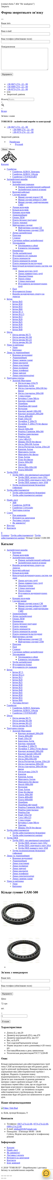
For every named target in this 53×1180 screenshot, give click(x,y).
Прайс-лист (12, 500)
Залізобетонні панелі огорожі (32, 189)
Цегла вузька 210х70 (28, 383)
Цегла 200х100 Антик (28, 444)
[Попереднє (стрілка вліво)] (2, 1178)
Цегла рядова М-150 (22, 342)
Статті (10, 513)
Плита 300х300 (25, 462)
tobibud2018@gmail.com (25, 1129)
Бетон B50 (17, 304)
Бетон (9, 299)
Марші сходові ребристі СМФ (32, 199)
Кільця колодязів (20, 210)
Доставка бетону (20, 703)
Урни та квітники (15, 345)
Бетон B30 (17, 324)
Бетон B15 (17, 317)
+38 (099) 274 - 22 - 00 (17, 86)
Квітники (17, 350)
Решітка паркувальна (28, 434)
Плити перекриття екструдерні (27, 263)
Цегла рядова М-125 (22, 340)
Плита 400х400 (25, 416)
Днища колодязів (20, 207)
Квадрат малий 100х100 (29, 411)
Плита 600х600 (25, 469)
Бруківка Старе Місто (28, 398)
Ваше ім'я (5, 23)
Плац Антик (24, 457)
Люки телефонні (20, 370)
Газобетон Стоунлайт (22, 507)
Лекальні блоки (25, 276)
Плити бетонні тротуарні (24, 220)
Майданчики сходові (22, 225)
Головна (5, 535)
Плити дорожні (19, 222)
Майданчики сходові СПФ (31, 230)
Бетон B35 (17, 327)
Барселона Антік (26, 385)
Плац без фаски (25, 459)
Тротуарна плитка (15, 378)
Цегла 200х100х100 (27, 467)
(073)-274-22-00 (40, 1124)
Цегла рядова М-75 (21, 334)
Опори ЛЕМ (18, 217)
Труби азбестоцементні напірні (27, 495)
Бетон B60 (17, 309)
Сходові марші (19, 194)
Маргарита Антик (26, 452)
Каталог (5, 164)
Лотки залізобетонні (22, 233)
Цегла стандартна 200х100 (31, 393)
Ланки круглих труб (28, 271)
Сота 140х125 (24, 439)
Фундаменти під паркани (24, 255)
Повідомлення (8, 46)
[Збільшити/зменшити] (11, 1175)
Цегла (9, 332)
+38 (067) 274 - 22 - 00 (17, 84)
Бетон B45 (17, 301)
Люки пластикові (20, 365)
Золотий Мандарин (21, 380)
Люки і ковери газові (22, 360)
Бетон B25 (17, 322)
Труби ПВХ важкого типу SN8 (33, 482)
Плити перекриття (21, 258)
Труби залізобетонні (22, 253)
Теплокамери (18, 243)
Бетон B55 (17, 306)
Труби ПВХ (12, 472)
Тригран (22, 464)
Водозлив (22, 408)
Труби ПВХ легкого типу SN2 (32, 477)
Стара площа (24, 396)
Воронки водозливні (22, 355)
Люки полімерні (20, 368)
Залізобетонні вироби (17, 179)
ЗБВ (14, 502)
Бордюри (16, 182)
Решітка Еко (24, 436)
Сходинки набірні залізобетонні (27, 240)
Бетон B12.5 (18, 314)
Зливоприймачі (19, 215)
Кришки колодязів (21, 212)
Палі (14, 289)
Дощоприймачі (19, 357)
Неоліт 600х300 (25, 429)
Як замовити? (19, 523)
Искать (4, 99)
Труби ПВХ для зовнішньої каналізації (31, 475)
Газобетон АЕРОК (21, 505)
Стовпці (16, 238)
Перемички (17, 250)
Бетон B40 (17, 329)
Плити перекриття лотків (24, 261)
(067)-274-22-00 (24, 1124)
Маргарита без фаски (28, 454)
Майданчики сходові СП (30, 227)
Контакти (11, 528)
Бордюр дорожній (26, 401)
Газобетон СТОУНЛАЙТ (24, 177)
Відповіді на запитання (23, 518)
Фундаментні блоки (22, 291)
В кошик (5, 1021)
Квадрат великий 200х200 (30, 413)
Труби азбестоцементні (18, 490)
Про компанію (19, 515)
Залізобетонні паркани (23, 184)
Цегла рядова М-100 (22, 337)
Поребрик (23, 403)
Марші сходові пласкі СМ (30, 197)
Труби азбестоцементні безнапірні (28, 492)
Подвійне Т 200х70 (27, 421)
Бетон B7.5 (17, 312)
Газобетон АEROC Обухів (25, 174)
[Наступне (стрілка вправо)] (5, 1178)
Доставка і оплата (21, 520)
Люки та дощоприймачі (18, 352)
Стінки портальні (26, 281)
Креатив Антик (25, 449)
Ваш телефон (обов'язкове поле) (16, 39)
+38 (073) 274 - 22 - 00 (17, 89)
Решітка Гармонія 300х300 (31, 431)
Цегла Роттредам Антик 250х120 (34, 447)
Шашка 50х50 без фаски (29, 441)
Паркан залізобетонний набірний (34, 187)
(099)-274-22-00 (14, 1126)
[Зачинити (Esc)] (2, 1175)
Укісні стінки (24, 278)
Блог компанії (13, 1163)
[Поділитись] (5, 1175)
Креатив (22, 426)
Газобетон (12, 169)
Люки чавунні (19, 373)
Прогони (16, 235)
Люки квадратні (20, 362)
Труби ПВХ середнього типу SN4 (34, 480)
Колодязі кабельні (21, 192)
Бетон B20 (17, 319)
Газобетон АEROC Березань (26, 171)
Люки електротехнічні (23, 375)
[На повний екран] (8, 1175)
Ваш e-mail (6, 31)
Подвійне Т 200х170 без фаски (33, 424)
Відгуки (11, 525)
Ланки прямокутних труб (30, 273)
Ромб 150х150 (25, 419)
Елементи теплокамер (28, 248)
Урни (15, 347)
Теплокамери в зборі (28, 245)
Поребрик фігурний (27, 406)
